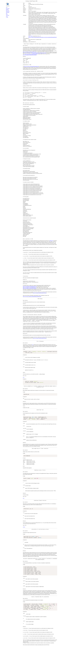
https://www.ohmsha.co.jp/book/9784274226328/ (29, 288)
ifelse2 (7, 14)
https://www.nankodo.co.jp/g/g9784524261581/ (29, 287)
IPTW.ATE (7, 10)
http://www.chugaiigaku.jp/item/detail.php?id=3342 (30, 286)
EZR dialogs (7, 8)
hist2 (6, 13)
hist (32, 344)
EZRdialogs (51, 240)
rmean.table (7, 15)
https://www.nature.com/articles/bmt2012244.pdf (35, 37)
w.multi (7, 17)
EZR (6, 7)
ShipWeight (7, 12)
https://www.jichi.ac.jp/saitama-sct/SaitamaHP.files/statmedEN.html (32, 296)
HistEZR (7, 9)
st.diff (7, 16)
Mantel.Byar (7, 11)
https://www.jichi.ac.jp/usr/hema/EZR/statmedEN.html (49, 37)
